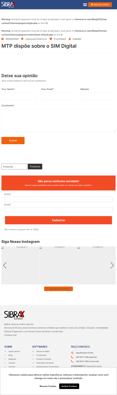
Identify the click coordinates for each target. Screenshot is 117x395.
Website (84, 89)
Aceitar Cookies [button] (69, 386)
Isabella (77, 38)
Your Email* (47, 89)
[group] (20, 265)
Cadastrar (58, 220)
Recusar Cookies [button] (48, 386)
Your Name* (8, 89)
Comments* (7, 105)
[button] (85, 4)
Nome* (7, 194)
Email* (7, 204)
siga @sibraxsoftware (60, 289)
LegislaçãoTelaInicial (36, 38)
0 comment (60, 38)
